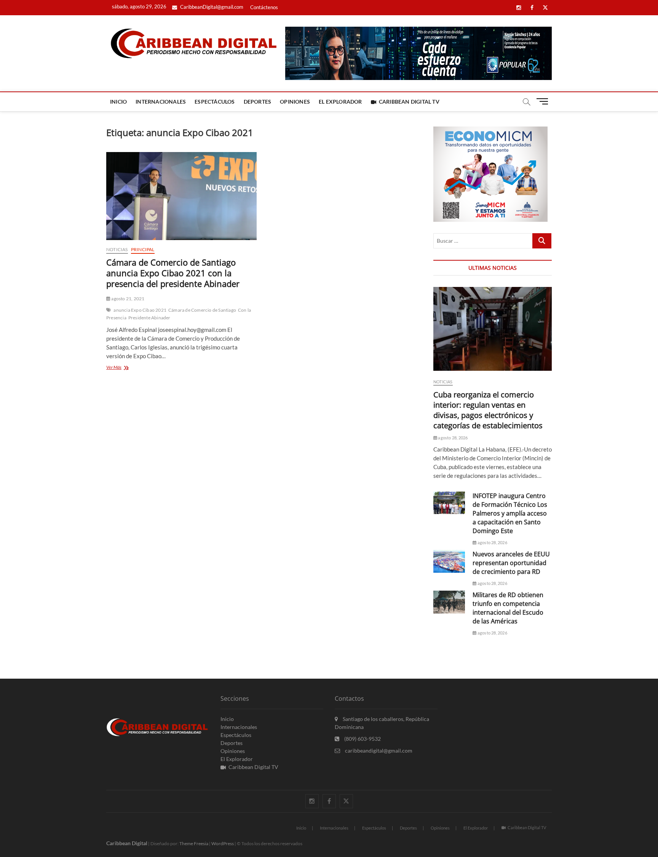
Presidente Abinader (149, 317)
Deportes (258, 101)
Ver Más (123, 368)
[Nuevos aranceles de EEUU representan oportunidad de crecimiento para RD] (449, 561)
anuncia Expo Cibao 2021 (139, 310)
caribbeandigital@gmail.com (378, 750)
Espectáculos (215, 101)
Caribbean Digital (126, 843)
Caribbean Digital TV (409, 101)
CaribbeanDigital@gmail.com (211, 7)
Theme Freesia (193, 843)
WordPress (222, 843)
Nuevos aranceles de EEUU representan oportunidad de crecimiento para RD (511, 563)
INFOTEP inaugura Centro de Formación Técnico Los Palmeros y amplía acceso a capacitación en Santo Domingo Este (510, 513)
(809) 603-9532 (362, 738)
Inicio (118, 101)
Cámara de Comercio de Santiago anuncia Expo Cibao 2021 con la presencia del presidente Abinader (173, 272)
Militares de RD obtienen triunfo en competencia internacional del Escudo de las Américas (508, 608)
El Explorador (340, 101)
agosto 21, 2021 (127, 298)
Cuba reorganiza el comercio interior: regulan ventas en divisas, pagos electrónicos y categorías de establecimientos (488, 410)
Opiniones (295, 101)
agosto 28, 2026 (452, 437)
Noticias (117, 249)
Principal (143, 249)
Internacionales (161, 101)
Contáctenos (264, 7)
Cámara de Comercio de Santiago (202, 310)
